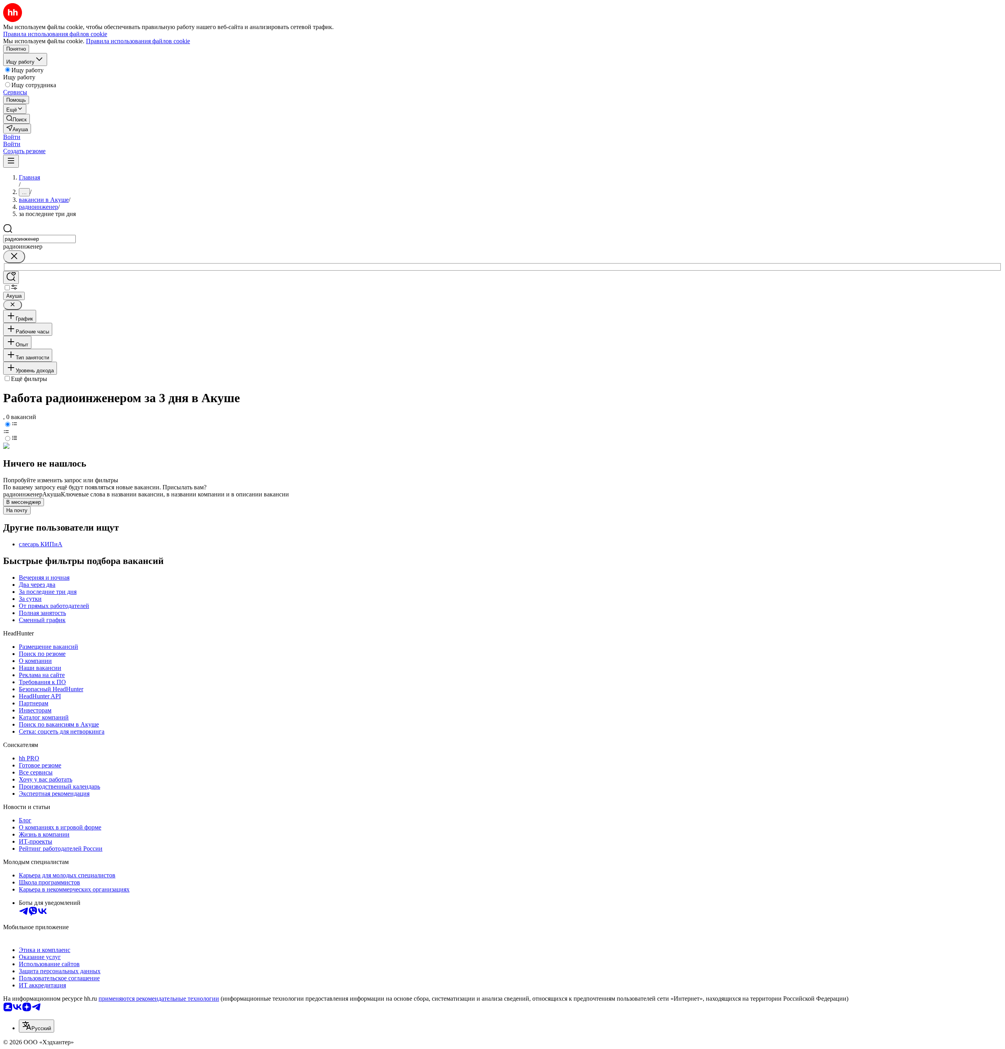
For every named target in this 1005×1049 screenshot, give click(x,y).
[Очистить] (14, 256)
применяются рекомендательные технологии (159, 998)
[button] (11, 137)
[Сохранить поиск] (11, 277)
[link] (16, 119)
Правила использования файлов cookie (138, 41)
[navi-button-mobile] (11, 161)
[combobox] (39, 239)
